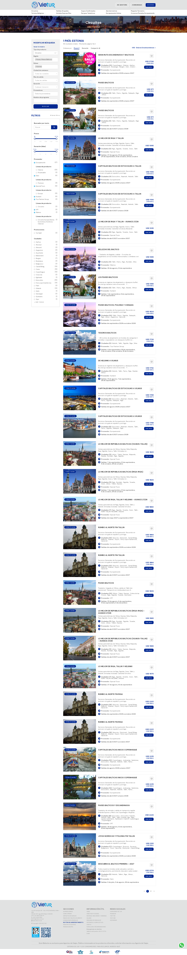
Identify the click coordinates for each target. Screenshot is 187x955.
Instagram (113, 920)
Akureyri (46, 245)
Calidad (89, 918)
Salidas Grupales (62, 11)
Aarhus (46, 242)
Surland (46, 196)
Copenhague (46, 272)
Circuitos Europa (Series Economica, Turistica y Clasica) (47, 222)
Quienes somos (68, 911)
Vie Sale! (46, 233)
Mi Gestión (122, 5)
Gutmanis (46, 296)
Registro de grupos (69, 924)
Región (36, 56)
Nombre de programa (41, 97)
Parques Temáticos (88, 13)
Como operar (67, 913)
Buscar (45, 106)
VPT (46, 210)
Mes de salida (38, 77)
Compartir (95, 48)
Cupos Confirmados (88, 11)
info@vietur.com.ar (38, 919)
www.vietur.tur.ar (37, 920)
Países (36, 63)
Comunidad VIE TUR (116, 911)
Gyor (46, 299)
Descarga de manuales (94, 920)
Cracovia (46, 275)
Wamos (46, 218)
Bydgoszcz (46, 264)
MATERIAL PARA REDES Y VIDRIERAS (96, 916)
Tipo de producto (40, 49)
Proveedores (38, 90)
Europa (47, 193)
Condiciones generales (70, 920)
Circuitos (34, 11)
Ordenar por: (67, 48)
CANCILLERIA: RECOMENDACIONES (96, 927)
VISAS (88, 911)
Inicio (89, 27)
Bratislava (46, 261)
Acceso (150, 5)
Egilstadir (46, 277)
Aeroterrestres (111, 11)
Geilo (46, 291)
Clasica (47, 170)
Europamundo (46, 167)
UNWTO (89, 924)
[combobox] (46, 53)
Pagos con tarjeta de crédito (72, 918)
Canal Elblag (46, 266)
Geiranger (46, 294)
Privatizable (47, 172)
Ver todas (39, 302)
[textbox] (53, 59)
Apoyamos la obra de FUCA (95, 922)
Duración (37, 84)
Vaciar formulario (39, 47)
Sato (46, 179)
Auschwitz (46, 253)
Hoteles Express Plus (63, 13)
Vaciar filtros (55, 115)
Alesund (46, 247)
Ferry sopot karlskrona (46, 283)
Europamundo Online (113, 13)
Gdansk (46, 288)
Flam (46, 286)
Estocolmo (46, 280)
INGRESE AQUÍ (115, 946)
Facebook (113, 913)
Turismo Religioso (37, 13)
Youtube (112, 918)
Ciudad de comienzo (41, 70)
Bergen (46, 258)
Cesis (46, 269)
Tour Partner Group (46, 203)
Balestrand (46, 256)
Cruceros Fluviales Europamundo (142, 13)
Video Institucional (93, 913)
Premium (47, 183)
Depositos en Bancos (69, 916)
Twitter (112, 916)
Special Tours (46, 189)
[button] (144, 48)
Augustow (46, 250)
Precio (76, 48)
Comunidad (137, 5)
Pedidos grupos (68, 927)
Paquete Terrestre (137, 11)
